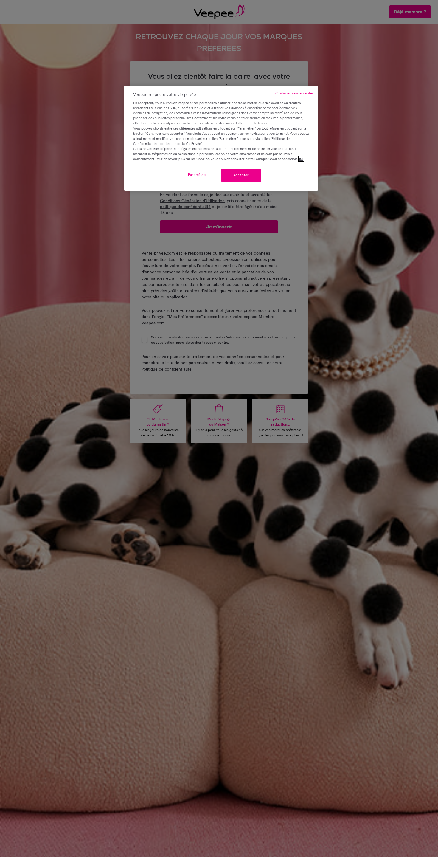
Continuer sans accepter (294, 93)
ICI (301, 159)
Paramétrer (197, 175)
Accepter (241, 175)
